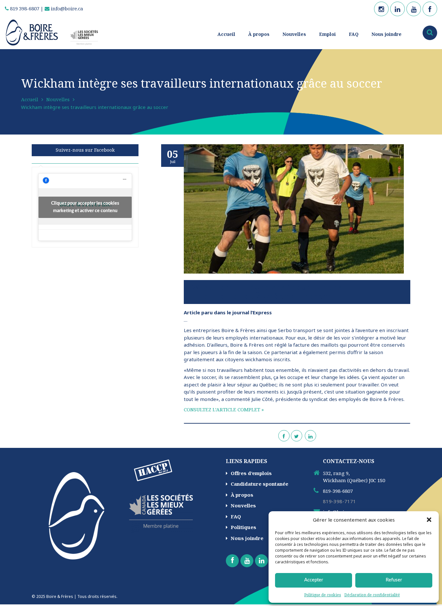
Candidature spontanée (259, 484)
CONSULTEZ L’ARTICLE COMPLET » (224, 409)
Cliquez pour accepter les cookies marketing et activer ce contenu (85, 207)
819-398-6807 (338, 491)
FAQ (354, 34)
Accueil (226, 34)
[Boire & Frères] (54, 32)
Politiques (243, 527)
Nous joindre (386, 34)
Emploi (327, 34)
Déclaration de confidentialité (372, 595)
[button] (429, 519)
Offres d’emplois (251, 473)
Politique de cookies (322, 595)
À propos (259, 34)
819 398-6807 (24, 8)
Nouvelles (294, 34)
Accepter (313, 580)
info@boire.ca (66, 8)
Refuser (394, 580)
